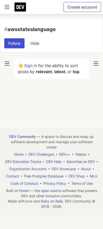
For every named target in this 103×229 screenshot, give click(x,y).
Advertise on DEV (80, 161)
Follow (14, 43)
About (86, 169)
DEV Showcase (64, 169)
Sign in (30, 65)
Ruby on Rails (52, 201)
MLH (93, 176)
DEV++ (64, 154)
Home (19, 154)
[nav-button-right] (96, 64)
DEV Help (54, 161)
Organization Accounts (27, 169)
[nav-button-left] (7, 64)
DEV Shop (76, 176)
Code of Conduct (24, 183)
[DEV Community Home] (20, 7)
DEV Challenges (41, 154)
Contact (12, 176)
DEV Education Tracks (23, 161)
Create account (82, 7)
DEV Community (22, 136)
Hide (34, 43)
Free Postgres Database (44, 176)
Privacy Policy (54, 183)
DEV (24, 196)
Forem (24, 190)
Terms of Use (82, 183)
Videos (80, 154)
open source (51, 190)
